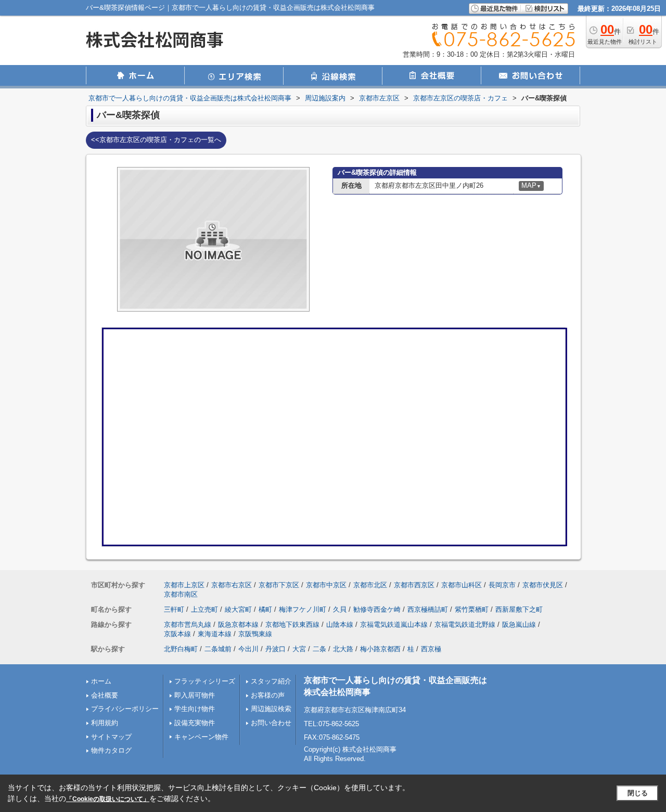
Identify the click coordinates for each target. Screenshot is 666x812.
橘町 (265, 609)
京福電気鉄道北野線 (464, 624)
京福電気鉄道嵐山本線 (394, 624)
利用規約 (104, 723)
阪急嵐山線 (519, 624)
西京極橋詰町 (427, 609)
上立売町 (204, 609)
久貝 (340, 609)
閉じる (637, 793)
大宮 (299, 649)
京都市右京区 (231, 585)
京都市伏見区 (542, 585)
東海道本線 (215, 634)
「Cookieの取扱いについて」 (107, 799)
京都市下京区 (279, 585)
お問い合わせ (271, 723)
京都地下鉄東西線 (292, 624)
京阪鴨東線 (255, 634)
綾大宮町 (238, 609)
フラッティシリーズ (204, 681)
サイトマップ (111, 737)
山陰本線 (339, 624)
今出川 (248, 649)
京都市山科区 (461, 585)
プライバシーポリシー (125, 709)
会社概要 (104, 695)
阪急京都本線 (238, 624)
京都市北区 (370, 585)
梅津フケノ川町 (302, 609)
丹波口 (275, 649)
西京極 (431, 649)
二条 (319, 649)
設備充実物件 (194, 723)
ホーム (101, 681)
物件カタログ (111, 750)
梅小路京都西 (380, 649)
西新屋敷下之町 (519, 609)
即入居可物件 (194, 695)
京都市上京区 (184, 585)
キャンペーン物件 (201, 737)
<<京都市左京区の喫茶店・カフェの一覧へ (156, 140)
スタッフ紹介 (271, 681)
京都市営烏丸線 (187, 624)
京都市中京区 (326, 585)
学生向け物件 (194, 709)
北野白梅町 (181, 649)
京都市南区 (181, 594)
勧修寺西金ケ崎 (377, 609)
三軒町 (174, 609)
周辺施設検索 (271, 709)
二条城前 (218, 649)
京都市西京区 (414, 585)
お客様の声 (268, 695)
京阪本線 (177, 634)
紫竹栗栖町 (472, 609)
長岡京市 (502, 585)
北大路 (343, 649)
